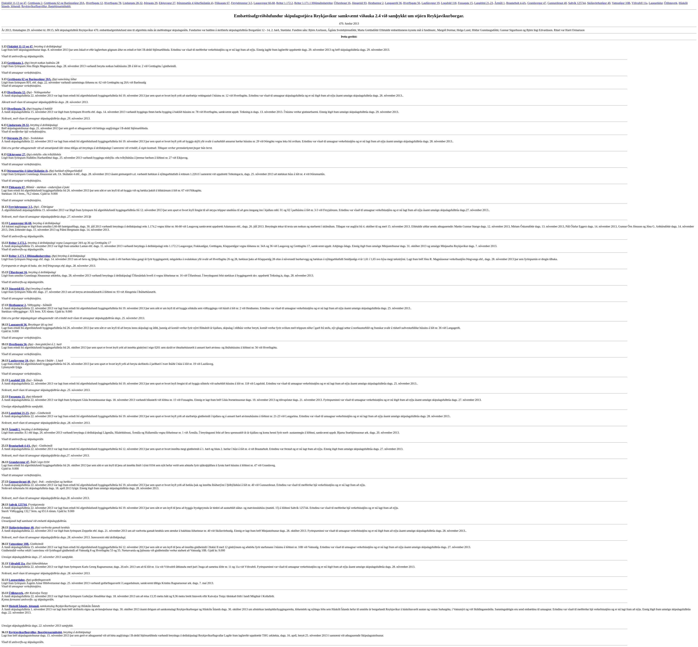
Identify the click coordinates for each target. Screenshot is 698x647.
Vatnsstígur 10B (621, 3)
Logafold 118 (448, 3)
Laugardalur (656, 3)
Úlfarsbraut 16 (342, 3)
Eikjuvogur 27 (167, 3)
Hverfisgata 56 (411, 3)
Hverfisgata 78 (112, 3)
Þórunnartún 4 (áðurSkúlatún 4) (195, 3)
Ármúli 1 (499, 3)
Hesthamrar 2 (376, 3)
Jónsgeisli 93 (359, 3)
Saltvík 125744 (577, 3)
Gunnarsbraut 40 (557, 3)
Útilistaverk (670, 3)
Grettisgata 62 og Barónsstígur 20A (64, 3)
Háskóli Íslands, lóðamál (24, 606)
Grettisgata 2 (35, 3)
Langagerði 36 (393, 3)
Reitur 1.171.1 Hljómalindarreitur (313, 3)
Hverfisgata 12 (94, 3)
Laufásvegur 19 (431, 3)
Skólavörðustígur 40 (598, 3)
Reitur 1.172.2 (284, 3)
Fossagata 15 (465, 3)
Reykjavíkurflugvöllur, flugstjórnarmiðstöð (45, 6)
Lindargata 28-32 (133, 3)
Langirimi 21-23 (483, 3)
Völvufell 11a (639, 3)
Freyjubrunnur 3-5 (241, 3)
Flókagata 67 (222, 3)
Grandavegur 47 (536, 3)
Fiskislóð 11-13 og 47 (13, 3)
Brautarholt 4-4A (516, 3)
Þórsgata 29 (150, 3)
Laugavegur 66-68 (264, 3)
